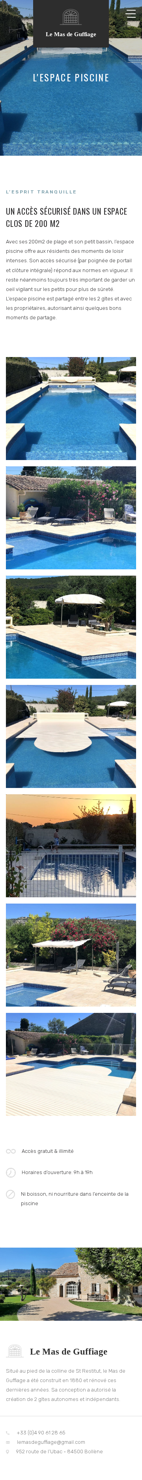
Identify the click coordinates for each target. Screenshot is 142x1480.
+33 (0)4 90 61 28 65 (40, 1433)
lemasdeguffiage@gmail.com (50, 1442)
